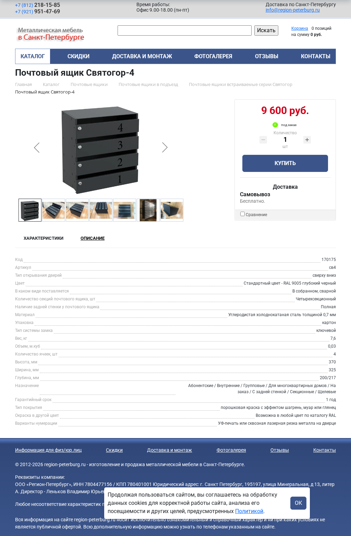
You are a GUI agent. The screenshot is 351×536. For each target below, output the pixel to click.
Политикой (249, 511)
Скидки (78, 56)
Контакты (315, 56)
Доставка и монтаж (142, 56)
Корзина (299, 28)
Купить (285, 163)
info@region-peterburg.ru (293, 10)
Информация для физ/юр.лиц (48, 450)
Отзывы (266, 56)
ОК (298, 503)
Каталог (33, 56)
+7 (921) (37, 11)
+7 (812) (37, 5)
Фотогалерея (213, 56)
